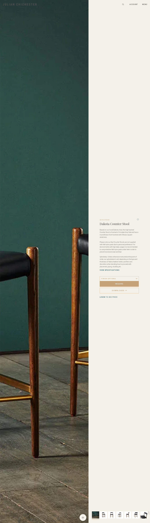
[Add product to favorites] (138, 219)
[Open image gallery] (83, 517)
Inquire (119, 284)
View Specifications (109, 270)
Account (133, 4)
